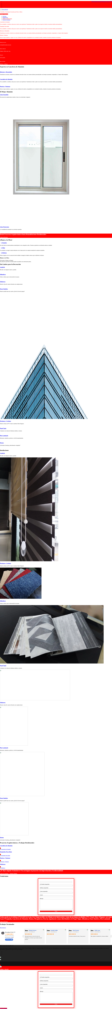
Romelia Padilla (54, 930)
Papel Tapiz (3, 428)
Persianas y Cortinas (5, 421)
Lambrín (2, 267)
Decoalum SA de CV (10, 932)
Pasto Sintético (4, 289)
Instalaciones (5, 17)
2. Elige (3, 248)
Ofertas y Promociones (7, 18)
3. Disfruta (4, 253)
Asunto (41, 895)
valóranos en (8, 939)
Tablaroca (2, 281)
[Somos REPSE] (0, 959)
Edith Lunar (97, 930)
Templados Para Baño (6, 852)
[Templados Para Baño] (5, 855)
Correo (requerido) (43, 891)
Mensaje (41, 898)
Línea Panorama (4, 227)
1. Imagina (4, 242)
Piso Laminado (4, 435)
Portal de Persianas (6, 19)
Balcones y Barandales (6, 72)
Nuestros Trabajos (13, 873)
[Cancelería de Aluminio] (5, 849)
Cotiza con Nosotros (4, 873)
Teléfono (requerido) (44, 887)
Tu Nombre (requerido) (44, 884)
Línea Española (4, 94)
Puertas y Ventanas (5, 86)
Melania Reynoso (32, 930)
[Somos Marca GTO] (0, 957)
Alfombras (3, 274)
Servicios (4, 16)
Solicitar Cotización (4, 14)
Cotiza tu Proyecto (4, 237)
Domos (2, 443)
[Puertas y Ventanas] (4, 861)
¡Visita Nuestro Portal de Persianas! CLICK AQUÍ (101, 1)
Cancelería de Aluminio (6, 79)
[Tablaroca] (2, 868)
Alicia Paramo (76, 930)
